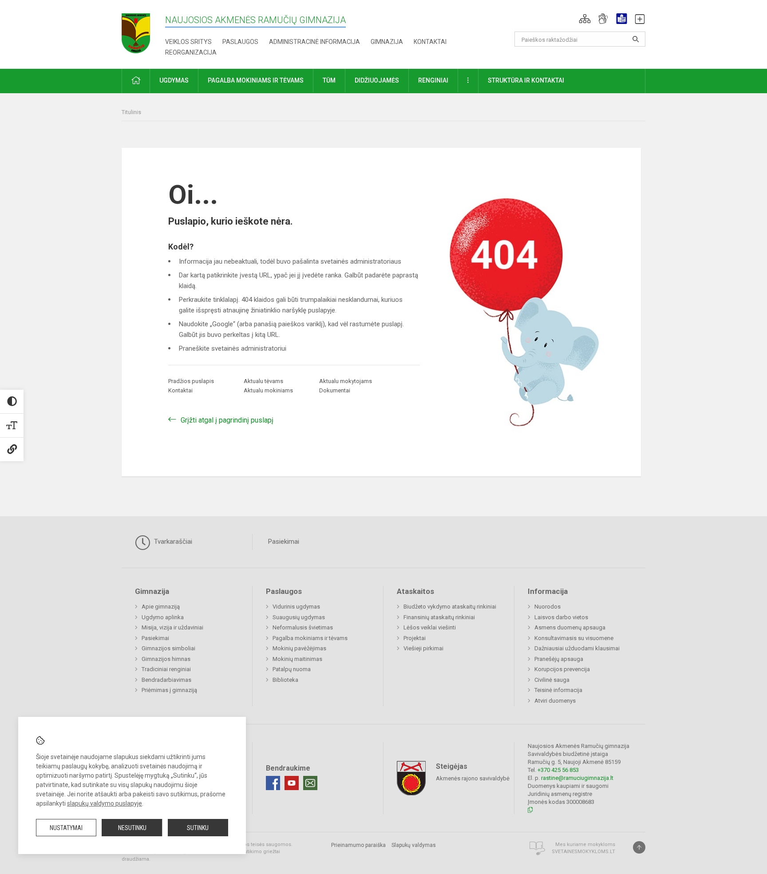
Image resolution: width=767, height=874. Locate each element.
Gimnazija (387, 41)
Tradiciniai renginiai (166, 669)
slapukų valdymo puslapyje (104, 803)
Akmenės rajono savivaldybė (473, 778)
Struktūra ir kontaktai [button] (526, 80)
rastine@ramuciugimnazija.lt (577, 778)
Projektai (414, 638)
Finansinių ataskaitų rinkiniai (439, 617)
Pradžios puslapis (191, 381)
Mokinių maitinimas (297, 659)
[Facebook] (273, 783)
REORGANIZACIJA (191, 52)
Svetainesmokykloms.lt (583, 851)
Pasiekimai (283, 542)
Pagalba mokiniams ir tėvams (310, 638)
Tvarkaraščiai (172, 542)
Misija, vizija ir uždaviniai (172, 627)
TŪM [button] (329, 80)
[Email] (310, 783)
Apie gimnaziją (161, 606)
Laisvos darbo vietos (561, 617)
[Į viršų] (639, 847)
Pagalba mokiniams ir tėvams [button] (256, 80)
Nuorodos (547, 606)
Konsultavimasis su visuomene (573, 638)
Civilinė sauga (551, 679)
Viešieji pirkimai (423, 648)
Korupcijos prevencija (562, 669)
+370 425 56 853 (558, 770)
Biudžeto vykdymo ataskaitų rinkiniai (449, 606)
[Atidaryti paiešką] (636, 39)
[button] (585, 18)
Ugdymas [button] (174, 80)
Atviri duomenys (555, 700)
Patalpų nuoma (292, 669)
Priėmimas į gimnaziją (169, 690)
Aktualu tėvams (263, 381)
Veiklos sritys (188, 41)
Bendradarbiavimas (166, 679)
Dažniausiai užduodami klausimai (577, 648)
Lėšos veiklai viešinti (429, 627)
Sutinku (198, 827)
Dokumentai (334, 390)
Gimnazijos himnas (166, 659)
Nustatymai (66, 827)
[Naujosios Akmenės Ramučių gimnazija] (136, 30)
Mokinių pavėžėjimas (299, 648)
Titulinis (131, 112)
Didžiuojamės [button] (377, 80)
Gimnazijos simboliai (168, 648)
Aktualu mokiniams (268, 390)
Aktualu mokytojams (345, 381)
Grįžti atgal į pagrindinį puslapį (227, 420)
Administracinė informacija (314, 41)
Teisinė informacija (558, 690)
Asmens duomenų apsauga (569, 627)
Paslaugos (240, 41)
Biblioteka (285, 679)
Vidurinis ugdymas (296, 606)
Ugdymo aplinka (163, 617)
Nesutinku (132, 827)
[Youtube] (292, 783)
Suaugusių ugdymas (299, 617)
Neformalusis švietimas (303, 627)
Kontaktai (430, 41)
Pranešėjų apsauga (558, 659)
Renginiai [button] (433, 80)
